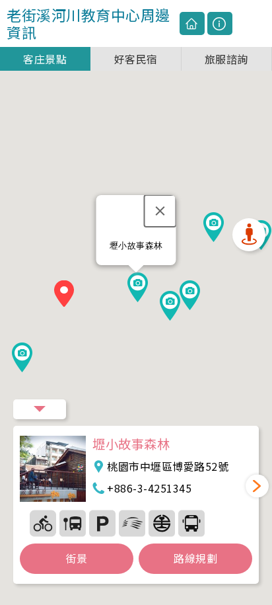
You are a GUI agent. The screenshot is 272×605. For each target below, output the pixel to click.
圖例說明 (219, 24)
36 (162, 523)
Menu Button (39, 409)
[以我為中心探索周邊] (248, 234)
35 (132, 523)
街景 (77, 558)
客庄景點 (45, 59)
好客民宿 (136, 59)
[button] (64, 295)
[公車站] (72, 523)
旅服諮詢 (226, 59)
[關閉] (160, 211)
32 (102, 523)
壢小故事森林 (131, 443)
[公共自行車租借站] (43, 523)
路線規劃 (195, 558)
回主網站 (192, 24)
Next (257, 486)
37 (191, 523)
